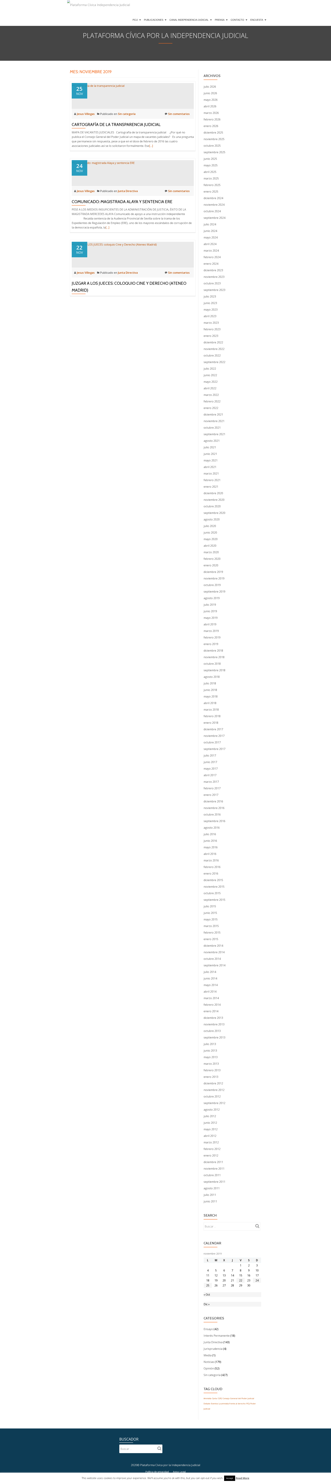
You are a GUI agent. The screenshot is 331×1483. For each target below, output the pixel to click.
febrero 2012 (212, 1149)
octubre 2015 (212, 893)
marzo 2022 (211, 395)
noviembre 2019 (214, 578)
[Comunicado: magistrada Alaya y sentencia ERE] (103, 162)
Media (208, 1355)
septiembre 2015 (214, 900)
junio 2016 (210, 841)
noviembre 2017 (214, 736)
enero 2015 (211, 939)
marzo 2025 (211, 178)
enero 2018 (211, 723)
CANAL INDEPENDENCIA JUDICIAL (189, 19)
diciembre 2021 (213, 414)
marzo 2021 (211, 473)
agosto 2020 (212, 519)
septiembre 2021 (214, 434)
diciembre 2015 (213, 880)
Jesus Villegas (86, 114)
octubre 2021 (212, 428)
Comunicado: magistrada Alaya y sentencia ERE (122, 201)
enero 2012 (211, 1155)
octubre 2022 (212, 355)
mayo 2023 (211, 309)
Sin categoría (127, 114)
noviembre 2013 (214, 1024)
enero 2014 (211, 1011)
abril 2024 (210, 244)
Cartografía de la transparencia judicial (116, 124)
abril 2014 (210, 991)
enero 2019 (211, 644)
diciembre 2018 (213, 650)
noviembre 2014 (214, 952)
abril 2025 (210, 172)
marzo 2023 (211, 323)
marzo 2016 (211, 860)
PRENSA (219, 19)
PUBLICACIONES (153, 19)
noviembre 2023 (214, 277)
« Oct (207, 1294)
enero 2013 (211, 1077)
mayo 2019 (211, 618)
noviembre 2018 (214, 657)
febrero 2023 (212, 329)
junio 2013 (210, 1050)
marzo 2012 (211, 1142)
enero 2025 (211, 191)
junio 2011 (210, 1201)
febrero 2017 (212, 788)
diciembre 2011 (213, 1162)
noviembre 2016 (214, 808)
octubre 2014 (212, 959)
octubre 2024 (212, 211)
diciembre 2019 (213, 572)
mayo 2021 (211, 460)
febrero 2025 (212, 185)
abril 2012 (210, 1136)
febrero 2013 (212, 1070)
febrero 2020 (212, 559)
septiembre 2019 (214, 591)
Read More (242, 1478)
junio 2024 (210, 231)
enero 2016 (211, 873)
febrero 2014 (212, 1005)
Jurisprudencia (213, 1349)
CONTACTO (237, 19)
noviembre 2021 (214, 421)
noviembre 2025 (214, 139)
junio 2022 (210, 375)
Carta (214, 1398)
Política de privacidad (157, 1471)
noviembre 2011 (214, 1168)
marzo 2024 (211, 250)
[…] (151, 146)
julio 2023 (210, 296)
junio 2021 (210, 454)
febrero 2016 (212, 867)
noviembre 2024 (214, 205)
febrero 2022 (212, 401)
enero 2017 (211, 795)
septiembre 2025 (214, 152)
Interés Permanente (217, 1336)
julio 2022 (210, 368)
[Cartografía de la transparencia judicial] (98, 85)
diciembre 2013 (213, 1018)
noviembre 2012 (214, 1090)
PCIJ (135, 19)
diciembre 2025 (213, 132)
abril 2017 (210, 775)
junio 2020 (210, 532)
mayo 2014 (211, 985)
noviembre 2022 (214, 349)
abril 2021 (210, 467)
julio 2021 (210, 447)
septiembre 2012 (214, 1103)
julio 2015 (210, 906)
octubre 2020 (212, 506)
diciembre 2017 (213, 729)
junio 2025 (210, 159)
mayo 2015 (211, 919)
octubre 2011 (212, 1175)
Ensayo (208, 1329)
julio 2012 (210, 1116)
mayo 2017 (211, 768)
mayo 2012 (211, 1129)
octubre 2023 (212, 283)
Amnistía (207, 1398)
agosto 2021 (212, 441)
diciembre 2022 (213, 342)
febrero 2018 (212, 716)
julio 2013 (210, 1044)
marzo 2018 (211, 709)
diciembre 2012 (213, 1083)
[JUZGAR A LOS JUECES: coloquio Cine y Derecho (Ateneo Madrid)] (114, 244)
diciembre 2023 (213, 270)
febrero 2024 (212, 257)
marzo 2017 (211, 782)
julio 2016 (210, 834)
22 (240, 1280)
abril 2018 (210, 703)
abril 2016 (210, 854)
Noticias (209, 1362)
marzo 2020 (211, 552)
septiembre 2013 (214, 1037)
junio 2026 (210, 93)
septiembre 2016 (214, 821)
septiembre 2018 (214, 670)
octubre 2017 (212, 742)
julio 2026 (210, 87)
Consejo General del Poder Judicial (238, 1398)
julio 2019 (210, 605)
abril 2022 (210, 388)
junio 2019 (210, 611)
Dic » (207, 1304)
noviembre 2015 (214, 887)
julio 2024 (210, 224)
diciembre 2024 (213, 198)
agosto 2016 (212, 828)
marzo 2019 (211, 631)
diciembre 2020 (213, 493)
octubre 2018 (212, 664)
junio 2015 (210, 913)
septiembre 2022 (214, 362)
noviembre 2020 (214, 500)
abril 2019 (210, 624)
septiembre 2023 (214, 290)
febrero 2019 (212, 637)
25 (207, 1285)
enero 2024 (211, 264)
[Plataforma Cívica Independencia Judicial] (98, 7)
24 (257, 1280)
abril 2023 (210, 316)
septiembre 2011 (214, 1182)
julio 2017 (210, 755)
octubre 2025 (212, 146)
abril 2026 (210, 106)
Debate (207, 1403)
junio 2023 (210, 303)
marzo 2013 (211, 1064)
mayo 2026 (211, 100)
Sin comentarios (179, 114)
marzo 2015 (211, 926)
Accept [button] (229, 1478)
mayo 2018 (211, 696)
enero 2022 (211, 408)
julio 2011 (210, 1195)
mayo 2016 (211, 847)
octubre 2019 (212, 585)
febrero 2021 (212, 480)
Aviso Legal (179, 1471)
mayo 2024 (211, 237)
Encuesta (256, 19)
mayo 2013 (211, 1057)
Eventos (214, 1403)
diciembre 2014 (213, 946)
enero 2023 (211, 336)
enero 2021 (211, 487)
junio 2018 (210, 690)
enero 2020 (211, 565)
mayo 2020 (211, 539)
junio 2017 (210, 762)
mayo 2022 (211, 382)
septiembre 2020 (214, 513)
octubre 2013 (212, 1031)
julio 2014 (210, 972)
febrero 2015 (212, 932)
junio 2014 (210, 978)
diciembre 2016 (213, 801)
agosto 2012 (212, 1109)
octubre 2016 (212, 814)
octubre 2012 (212, 1096)
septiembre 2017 (214, 749)
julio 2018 (210, 683)
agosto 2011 (212, 1188)
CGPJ (220, 1398)
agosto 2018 (212, 677)
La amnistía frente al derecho (232, 1403)
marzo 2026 (211, 113)
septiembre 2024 (214, 218)
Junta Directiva (128, 191)
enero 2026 (211, 126)
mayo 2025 (211, 165)
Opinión (209, 1368)
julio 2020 (210, 526)
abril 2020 (210, 546)
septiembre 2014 (214, 965)
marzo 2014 (211, 998)
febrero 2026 (212, 119)
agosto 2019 (212, 598)
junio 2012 (210, 1123)
